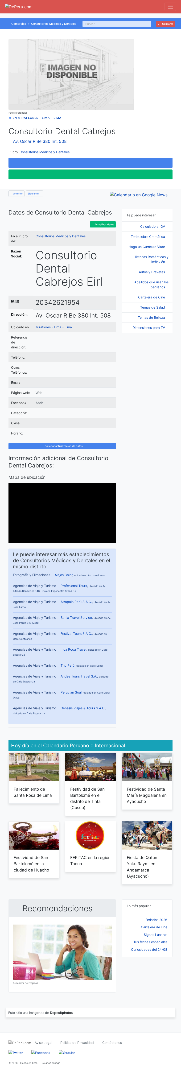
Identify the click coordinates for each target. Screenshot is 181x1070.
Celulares (167, 23)
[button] (90, 163)
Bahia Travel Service (76, 618)
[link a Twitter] (15, 1052)
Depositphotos (61, 1013)
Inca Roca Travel (73, 649)
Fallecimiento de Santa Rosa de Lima (33, 792)
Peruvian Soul (71, 692)
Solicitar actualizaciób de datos (63, 446)
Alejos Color (63, 575)
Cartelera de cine (154, 927)
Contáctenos (112, 1043)
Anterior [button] (17, 193)
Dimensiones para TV (149, 328)
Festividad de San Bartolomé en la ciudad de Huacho (31, 863)
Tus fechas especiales (150, 942)
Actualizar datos (104, 224)
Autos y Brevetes (152, 272)
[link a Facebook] (40, 1052)
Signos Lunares (155, 935)
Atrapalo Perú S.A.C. (76, 602)
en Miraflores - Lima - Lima (37, 118)
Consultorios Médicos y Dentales (53, 23)
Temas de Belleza (152, 317)
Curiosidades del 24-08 (149, 949)
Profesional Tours (74, 586)
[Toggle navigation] (170, 7)
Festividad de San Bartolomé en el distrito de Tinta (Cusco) (87, 798)
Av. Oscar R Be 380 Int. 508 (40, 141)
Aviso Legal (43, 1043)
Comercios (18, 23)
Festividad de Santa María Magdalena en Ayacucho (147, 795)
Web (39, 393)
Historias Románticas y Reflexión (151, 259)
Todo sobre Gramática (148, 237)
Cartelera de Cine (152, 297)
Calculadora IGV (153, 226)
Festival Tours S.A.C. (76, 634)
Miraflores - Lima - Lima (54, 327)
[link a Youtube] (67, 1052)
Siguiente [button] (33, 193)
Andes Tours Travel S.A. (79, 676)
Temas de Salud (153, 307)
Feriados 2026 (156, 920)
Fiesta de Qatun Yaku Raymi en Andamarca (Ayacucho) (142, 867)
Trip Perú (67, 665)
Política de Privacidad (77, 1043)
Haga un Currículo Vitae (147, 247)
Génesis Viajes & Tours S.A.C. (83, 708)
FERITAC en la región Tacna (90, 860)
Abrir (39, 403)
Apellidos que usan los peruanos (151, 284)
